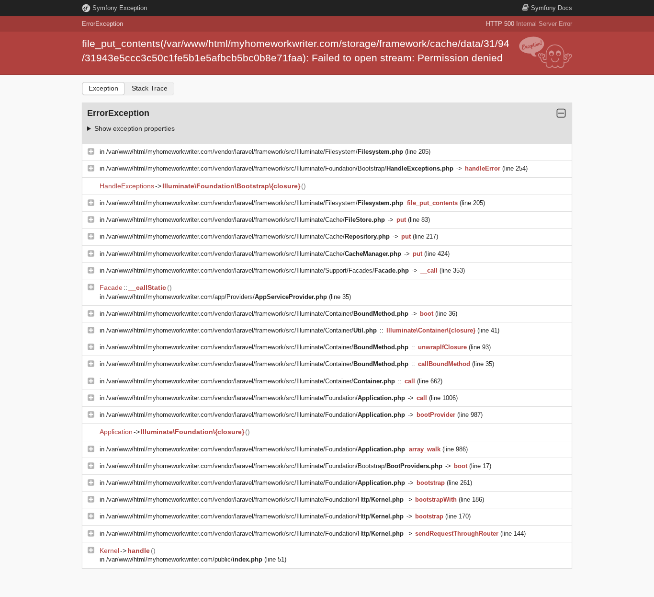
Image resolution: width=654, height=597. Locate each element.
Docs (551, 7)
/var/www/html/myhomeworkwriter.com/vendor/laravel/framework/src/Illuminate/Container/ (257, 313)
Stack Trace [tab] (150, 88)
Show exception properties (134, 128)
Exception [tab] (103, 88)
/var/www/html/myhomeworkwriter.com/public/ (184, 559)
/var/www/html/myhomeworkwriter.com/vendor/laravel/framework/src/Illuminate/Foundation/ (255, 398)
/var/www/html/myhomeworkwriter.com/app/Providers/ (216, 296)
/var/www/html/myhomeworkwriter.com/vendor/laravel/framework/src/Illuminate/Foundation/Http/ (255, 499)
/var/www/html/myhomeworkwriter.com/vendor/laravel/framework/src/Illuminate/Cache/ (245, 219)
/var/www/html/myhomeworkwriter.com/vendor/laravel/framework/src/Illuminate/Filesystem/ (254, 151)
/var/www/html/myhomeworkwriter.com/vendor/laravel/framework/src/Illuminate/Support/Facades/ (257, 270)
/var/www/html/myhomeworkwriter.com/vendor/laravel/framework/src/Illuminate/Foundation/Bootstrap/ (279, 168)
